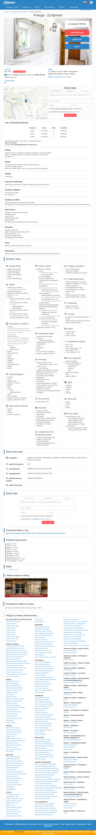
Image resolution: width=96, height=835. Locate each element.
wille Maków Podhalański (42, 799)
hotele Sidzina (10, 736)
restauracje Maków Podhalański (45, 794)
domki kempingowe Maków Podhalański (47, 770)
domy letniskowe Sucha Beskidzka (45, 808)
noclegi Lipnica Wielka (13, 636)
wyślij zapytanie (70, 115)
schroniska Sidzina (12, 747)
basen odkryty (68, 670)
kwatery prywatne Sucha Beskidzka (75, 624)
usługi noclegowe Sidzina (14, 749)
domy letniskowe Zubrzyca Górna (16, 650)
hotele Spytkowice (40, 675)
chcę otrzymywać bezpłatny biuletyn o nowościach (66, 109)
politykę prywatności (73, 112)
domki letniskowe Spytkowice (44, 671)
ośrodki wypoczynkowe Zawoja (15, 707)
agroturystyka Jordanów (42, 627)
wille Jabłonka (10, 787)
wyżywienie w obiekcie (71, 665)
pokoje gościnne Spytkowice (43, 684)
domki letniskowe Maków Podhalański (46, 773)
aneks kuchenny (69, 660)
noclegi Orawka (11, 634)
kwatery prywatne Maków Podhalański (47, 781)
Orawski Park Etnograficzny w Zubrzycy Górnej (26, 596)
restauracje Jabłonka (12, 780)
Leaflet (40, 118)
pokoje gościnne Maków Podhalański (46, 792)
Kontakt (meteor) (21, 824)
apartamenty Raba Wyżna (43, 741)
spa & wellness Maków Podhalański (46, 786)
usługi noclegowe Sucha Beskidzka (74, 641)
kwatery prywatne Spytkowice (44, 677)
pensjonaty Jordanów (41, 648)
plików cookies (19, 832)
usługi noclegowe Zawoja (14, 718)
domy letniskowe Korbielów (43, 702)
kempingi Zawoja (11, 696)
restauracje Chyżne (12, 814)
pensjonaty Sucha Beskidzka (72, 632)
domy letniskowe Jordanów (43, 631)
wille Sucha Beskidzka (70, 643)
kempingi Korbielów (41, 713)
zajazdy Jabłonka (11, 789)
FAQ (39, 824)
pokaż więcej (11, 334)
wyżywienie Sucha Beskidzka (44, 815)
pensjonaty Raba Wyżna (42, 752)
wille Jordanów (39, 655)
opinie (77, 46)
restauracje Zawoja (12, 714)
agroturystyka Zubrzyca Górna (15, 646)
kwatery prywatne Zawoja (14, 701)
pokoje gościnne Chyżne (13, 811)
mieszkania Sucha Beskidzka (72, 626)
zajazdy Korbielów (40, 734)
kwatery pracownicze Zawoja (15, 699)
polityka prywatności (50, 824)
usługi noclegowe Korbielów (43, 730)
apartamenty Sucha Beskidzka (44, 806)
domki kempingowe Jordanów (44, 633)
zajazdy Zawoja (10, 722)
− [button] (6, 92)
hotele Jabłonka (10, 769)
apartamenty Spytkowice (42, 664)
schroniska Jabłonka (12, 782)
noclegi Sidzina (10, 632)
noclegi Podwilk (11, 630)
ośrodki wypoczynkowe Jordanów (45, 646)
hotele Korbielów (40, 710)
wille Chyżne (39, 619)
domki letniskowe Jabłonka (14, 765)
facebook (10, 824)
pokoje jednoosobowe (70, 650)
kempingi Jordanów (41, 640)
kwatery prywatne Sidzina (14, 738)
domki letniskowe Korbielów (43, 706)
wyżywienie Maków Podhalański (45, 775)
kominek (66, 717)
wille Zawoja (10, 720)
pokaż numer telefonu (19, 71)
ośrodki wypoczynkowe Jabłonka (16, 774)
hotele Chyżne (10, 805)
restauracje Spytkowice (42, 686)
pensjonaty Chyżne (12, 809)
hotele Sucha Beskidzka (71, 619)
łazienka (66, 712)
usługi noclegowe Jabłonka (14, 785)
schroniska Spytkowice (42, 688)
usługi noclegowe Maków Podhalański (46, 796)
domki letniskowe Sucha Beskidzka (45, 812)
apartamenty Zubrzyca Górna (15, 648)
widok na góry (68, 694)
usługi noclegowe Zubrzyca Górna (16, 674)
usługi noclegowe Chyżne (14, 816)
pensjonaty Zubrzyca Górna (14, 665)
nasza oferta (70, 824)
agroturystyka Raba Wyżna (43, 739)
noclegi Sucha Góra (12, 639)
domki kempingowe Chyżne (14, 798)
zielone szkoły (68, 689)
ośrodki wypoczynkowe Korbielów (45, 719)
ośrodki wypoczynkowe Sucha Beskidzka (76, 630)
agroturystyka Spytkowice (43, 662)
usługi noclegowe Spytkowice (44, 690)
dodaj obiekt (81, 824)
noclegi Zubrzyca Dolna (13, 621)
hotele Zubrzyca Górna (13, 659)
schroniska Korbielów (41, 728)
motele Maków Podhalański (43, 783)
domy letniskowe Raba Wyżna (44, 744)
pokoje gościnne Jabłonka (14, 778)
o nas (62, 824)
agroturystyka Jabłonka (13, 756)
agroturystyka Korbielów (42, 697)
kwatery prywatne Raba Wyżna (44, 750)
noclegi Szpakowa (11, 623)
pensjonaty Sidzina (12, 743)
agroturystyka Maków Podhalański (45, 764)
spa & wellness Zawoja (13, 705)
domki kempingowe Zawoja (14, 688)
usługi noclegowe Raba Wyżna (44, 757)
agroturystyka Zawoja (12, 681)
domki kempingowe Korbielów (44, 704)
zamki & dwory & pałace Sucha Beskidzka (76, 645)
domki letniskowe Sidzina (14, 732)
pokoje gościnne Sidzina (13, 745)
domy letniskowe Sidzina (13, 730)
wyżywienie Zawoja (12, 692)
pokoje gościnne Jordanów (43, 650)
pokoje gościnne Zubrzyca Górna (16, 668)
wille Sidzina (10, 751)
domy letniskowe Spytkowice (43, 666)
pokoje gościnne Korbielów (43, 723)
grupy (65, 700)
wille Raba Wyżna (40, 759)
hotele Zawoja (10, 694)
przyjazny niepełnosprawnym (73, 682)
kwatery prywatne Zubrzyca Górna (16, 661)
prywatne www (13, 569)
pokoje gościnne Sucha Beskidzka (74, 634)
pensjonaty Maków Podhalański (44, 790)
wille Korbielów (39, 732)
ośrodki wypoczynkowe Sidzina (15, 741)
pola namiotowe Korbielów (43, 725)
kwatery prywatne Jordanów (43, 644)
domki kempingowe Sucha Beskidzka (46, 810)
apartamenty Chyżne (12, 796)
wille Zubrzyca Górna (12, 676)
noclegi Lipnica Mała (12, 626)
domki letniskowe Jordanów (43, 635)
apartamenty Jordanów (42, 629)
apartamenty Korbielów (42, 700)
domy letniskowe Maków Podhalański (46, 768)
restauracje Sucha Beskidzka (72, 637)
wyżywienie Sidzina (12, 734)
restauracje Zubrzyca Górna (14, 670)
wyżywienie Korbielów (41, 708)
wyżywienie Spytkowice (42, 673)
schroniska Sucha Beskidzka (72, 639)
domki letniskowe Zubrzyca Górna (16, 655)
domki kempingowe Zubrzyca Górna (17, 652)
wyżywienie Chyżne (12, 803)
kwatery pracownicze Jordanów (44, 642)
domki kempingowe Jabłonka (15, 763)
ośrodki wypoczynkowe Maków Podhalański (48, 788)
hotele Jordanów (40, 637)
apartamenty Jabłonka (13, 759)
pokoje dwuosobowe (70, 653)
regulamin (33, 824)
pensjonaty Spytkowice (42, 681)
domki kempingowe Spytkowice (44, 668)
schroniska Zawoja (11, 716)
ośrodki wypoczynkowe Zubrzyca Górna (18, 663)
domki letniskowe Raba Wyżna (44, 746)
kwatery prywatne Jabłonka (14, 772)
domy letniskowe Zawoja (13, 686)
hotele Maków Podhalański (43, 777)
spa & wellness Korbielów (43, 717)
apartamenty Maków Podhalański (45, 766)
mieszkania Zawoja (12, 703)
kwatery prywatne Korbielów (43, 715)
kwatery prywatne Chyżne (14, 807)
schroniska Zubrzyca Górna (14, 672)
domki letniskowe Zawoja (13, 690)
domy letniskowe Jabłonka (14, 761)
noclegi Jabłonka (11, 641)
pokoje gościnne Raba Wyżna (44, 754)
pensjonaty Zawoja (12, 709)
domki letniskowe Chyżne (14, 801)
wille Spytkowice (40, 692)
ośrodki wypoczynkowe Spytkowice (45, 679)
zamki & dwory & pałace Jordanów (45, 657)
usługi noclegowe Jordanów (43, 653)
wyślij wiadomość (77, 32)
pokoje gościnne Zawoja (13, 712)
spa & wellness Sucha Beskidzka (74, 628)
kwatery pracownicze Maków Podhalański (48, 779)
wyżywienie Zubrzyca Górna (14, 657)
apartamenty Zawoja (12, 683)
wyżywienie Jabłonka (12, 767)
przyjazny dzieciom (70, 675)
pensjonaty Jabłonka (12, 776)
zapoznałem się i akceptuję (65, 112)
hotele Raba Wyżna (41, 748)
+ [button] (6, 89)
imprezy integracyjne (70, 745)
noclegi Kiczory (10, 628)
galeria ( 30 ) (77, 39)
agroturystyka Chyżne (12, 794)
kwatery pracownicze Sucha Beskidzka (75, 621)
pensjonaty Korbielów (41, 721)
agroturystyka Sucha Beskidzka (44, 804)
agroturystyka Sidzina (12, 728)
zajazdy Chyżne (39, 621)
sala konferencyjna (69, 747)
